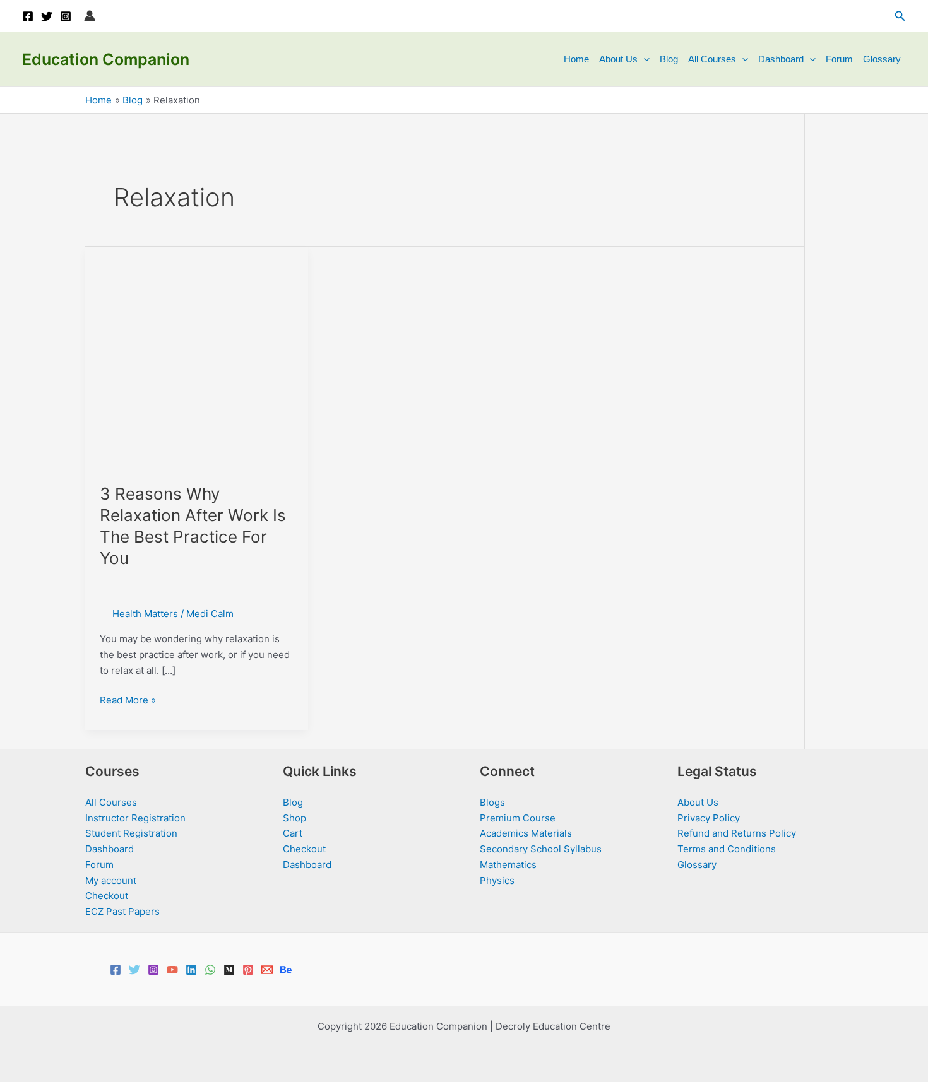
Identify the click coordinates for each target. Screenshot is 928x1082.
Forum (839, 59)
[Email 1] (267, 969)
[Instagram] (65, 16)
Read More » (128, 701)
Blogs (492, 802)
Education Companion (105, 59)
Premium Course (518, 818)
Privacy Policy (708, 818)
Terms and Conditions (726, 849)
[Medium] (229, 969)
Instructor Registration (135, 818)
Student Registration (131, 833)
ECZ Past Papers (122, 911)
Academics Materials (526, 833)
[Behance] (286, 969)
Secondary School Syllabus (541, 849)
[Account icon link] (89, 15)
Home (576, 59)
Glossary (882, 59)
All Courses (712, 59)
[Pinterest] (248, 969)
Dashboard (781, 59)
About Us (618, 59)
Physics (497, 880)
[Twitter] (46, 16)
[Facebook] (27, 16)
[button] (900, 16)
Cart (292, 833)
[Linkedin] (191, 969)
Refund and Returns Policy (736, 833)
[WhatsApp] (210, 969)
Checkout (106, 896)
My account (110, 880)
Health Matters (145, 614)
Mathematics (508, 865)
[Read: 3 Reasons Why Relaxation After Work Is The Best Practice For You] (196, 357)
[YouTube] (172, 969)
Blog (669, 59)
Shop (294, 818)
